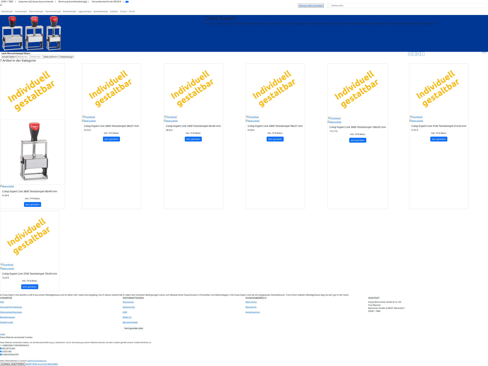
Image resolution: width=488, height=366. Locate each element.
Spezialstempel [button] (100, 11)
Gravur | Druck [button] (127, 11)
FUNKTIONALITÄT (10, 354)
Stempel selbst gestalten (311, 5)
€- (410, 54)
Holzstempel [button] (21, 11)
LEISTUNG (7, 351)
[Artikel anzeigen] (32, 154)
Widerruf (127, 317)
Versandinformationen (11, 307)
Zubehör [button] (114, 11)
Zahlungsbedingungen (11, 312)
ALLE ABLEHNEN (50, 364)
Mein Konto (251, 302)
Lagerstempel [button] (84, 11)
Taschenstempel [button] (53, 11)
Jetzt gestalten (32, 204)
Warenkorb (251, 307)
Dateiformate (6, 322)
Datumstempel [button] (36, 11)
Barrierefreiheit (130, 322)
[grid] (483, 52)
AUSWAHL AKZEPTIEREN (12, 364)
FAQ (2, 302)
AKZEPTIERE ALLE (34, 364)
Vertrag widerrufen (133, 328)
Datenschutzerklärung (36, 361)
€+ (418, 54)
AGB (125, 312)
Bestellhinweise (7, 317)
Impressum (128, 302)
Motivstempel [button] (69, 11)
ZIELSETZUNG (8, 348)
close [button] (2, 334)
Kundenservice (253, 312)
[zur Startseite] (1, 4)
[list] (485, 52)
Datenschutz (129, 307)
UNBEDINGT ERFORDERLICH (15, 345)
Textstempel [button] (7, 11)
